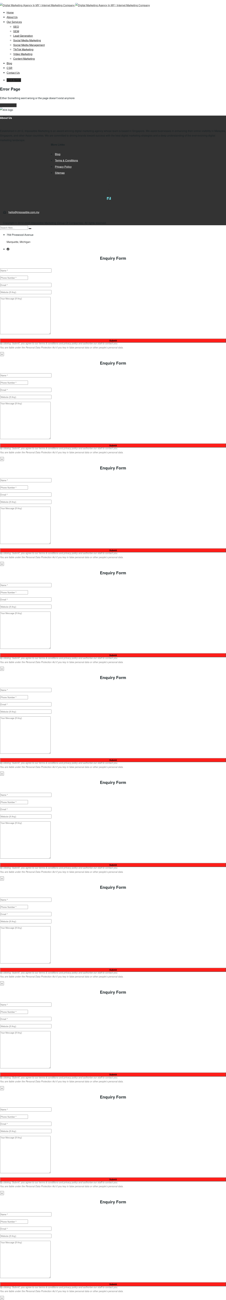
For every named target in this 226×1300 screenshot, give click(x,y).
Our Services (14, 22)
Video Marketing (22, 54)
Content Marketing (24, 59)
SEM (16, 31)
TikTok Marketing (23, 49)
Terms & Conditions (66, 160)
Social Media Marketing (27, 40)
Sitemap (60, 173)
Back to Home (8, 105)
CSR (9, 68)
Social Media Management (29, 45)
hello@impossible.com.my (23, 212)
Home (10, 12)
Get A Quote (14, 80)
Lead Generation (23, 36)
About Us (12, 17)
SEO (16, 27)
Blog (9, 63)
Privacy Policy (63, 167)
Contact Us (13, 72)
